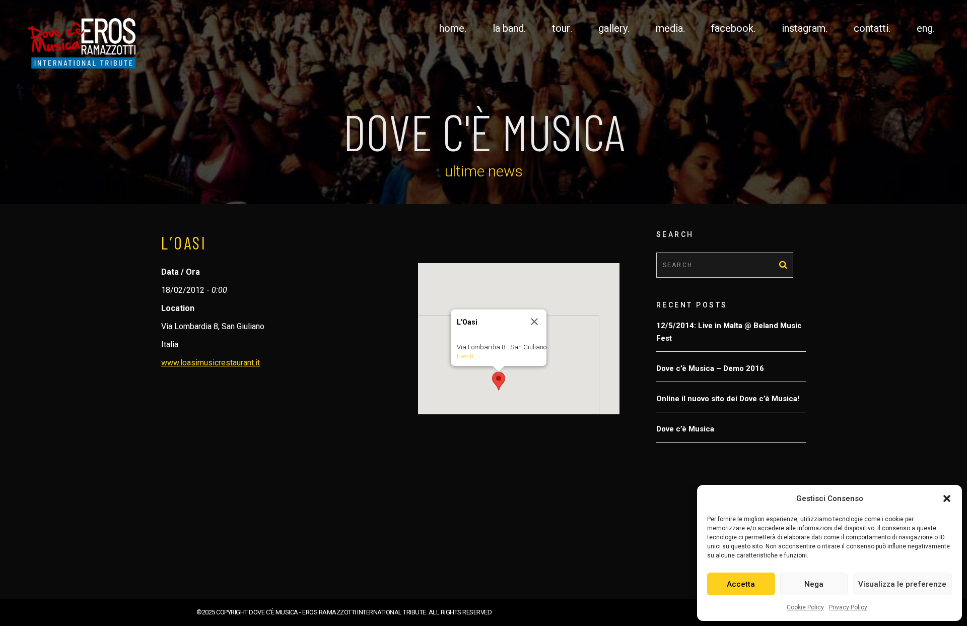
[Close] (534, 321)
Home (451, 28)
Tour (561, 28)
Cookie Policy (805, 607)
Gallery (613, 28)
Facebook (732, 28)
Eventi (465, 356)
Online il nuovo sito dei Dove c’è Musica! (727, 398)
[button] (947, 498)
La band (508, 28)
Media (669, 28)
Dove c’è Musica (685, 428)
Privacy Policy (848, 607)
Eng (925, 28)
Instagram (803, 28)
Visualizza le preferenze (902, 584)
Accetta (741, 584)
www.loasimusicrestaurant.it (210, 362)
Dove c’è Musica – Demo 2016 (710, 368)
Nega (813, 584)
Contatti (871, 28)
